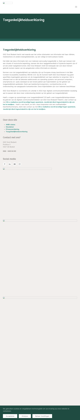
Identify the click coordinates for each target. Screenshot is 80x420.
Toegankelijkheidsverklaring (16, 132)
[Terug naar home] (8, 7)
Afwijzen (25, 416)
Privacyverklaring (12, 129)
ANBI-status (10, 125)
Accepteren (10, 416)
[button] (76, 7)
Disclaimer (10, 127)
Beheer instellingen (42, 416)
